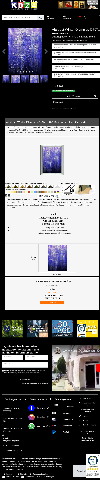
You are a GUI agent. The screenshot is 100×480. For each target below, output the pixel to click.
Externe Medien (12, 477)
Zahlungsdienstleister (41, 474)
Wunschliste (59, 102)
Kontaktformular (12, 445)
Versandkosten (85, 398)
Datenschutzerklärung (87, 432)
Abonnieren (25, 379)
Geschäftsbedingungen (87, 426)
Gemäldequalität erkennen (87, 410)
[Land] (79, 16)
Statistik (23, 474)
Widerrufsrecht (85, 416)
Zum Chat (52, 302)
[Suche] (40, 17)
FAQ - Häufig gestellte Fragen (87, 439)
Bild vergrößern (47, 196)
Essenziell (10, 474)
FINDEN (52, 292)
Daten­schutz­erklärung (53, 467)
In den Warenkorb (74, 96)
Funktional (29, 477)
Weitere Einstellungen (45, 477)
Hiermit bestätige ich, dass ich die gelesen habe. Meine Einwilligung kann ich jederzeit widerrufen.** (24, 372)
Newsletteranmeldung (87, 404)
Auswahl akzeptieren (85, 471)
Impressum (83, 420)
